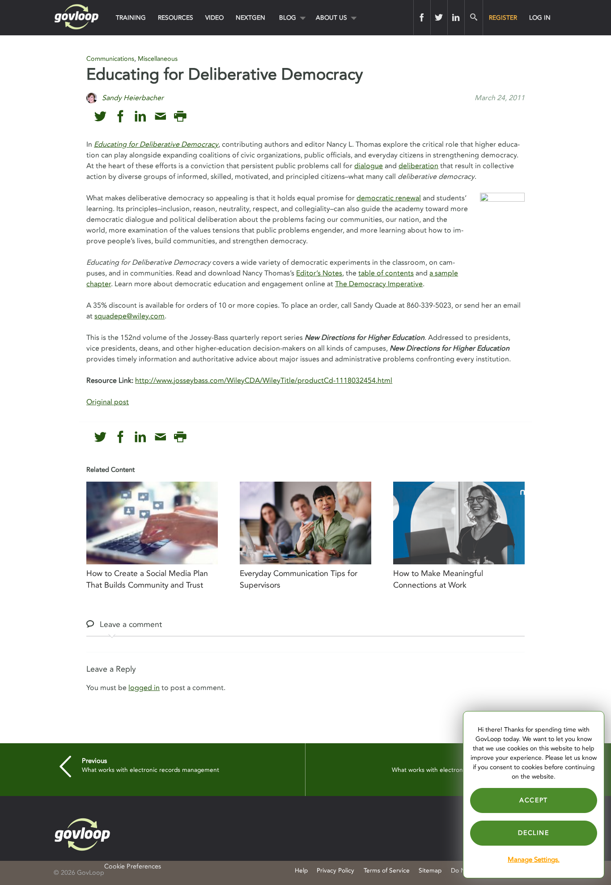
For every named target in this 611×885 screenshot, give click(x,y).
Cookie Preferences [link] (132, 866)
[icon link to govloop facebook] (121, 116)
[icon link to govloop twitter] (100, 116)
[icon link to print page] (180, 116)
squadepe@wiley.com (129, 316)
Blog (287, 17)
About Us (331, 17)
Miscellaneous (158, 59)
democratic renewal (388, 198)
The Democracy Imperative (379, 284)
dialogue (368, 166)
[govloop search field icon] (473, 17)
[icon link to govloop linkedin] (140, 116)
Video (214, 17)
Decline (533, 833)
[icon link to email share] (160, 116)
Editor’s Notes (319, 273)
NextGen (250, 17)
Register (503, 17)
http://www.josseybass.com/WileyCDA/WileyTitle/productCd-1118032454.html (263, 380)
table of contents (386, 273)
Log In (540, 17)
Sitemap (430, 870)
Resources (175, 17)
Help (301, 870)
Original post (107, 402)
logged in (144, 688)
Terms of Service (387, 870)
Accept (533, 800)
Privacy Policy (335, 870)
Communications (110, 59)
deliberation (418, 166)
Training (131, 17)
